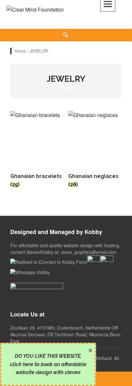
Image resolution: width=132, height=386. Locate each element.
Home (20, 51)
